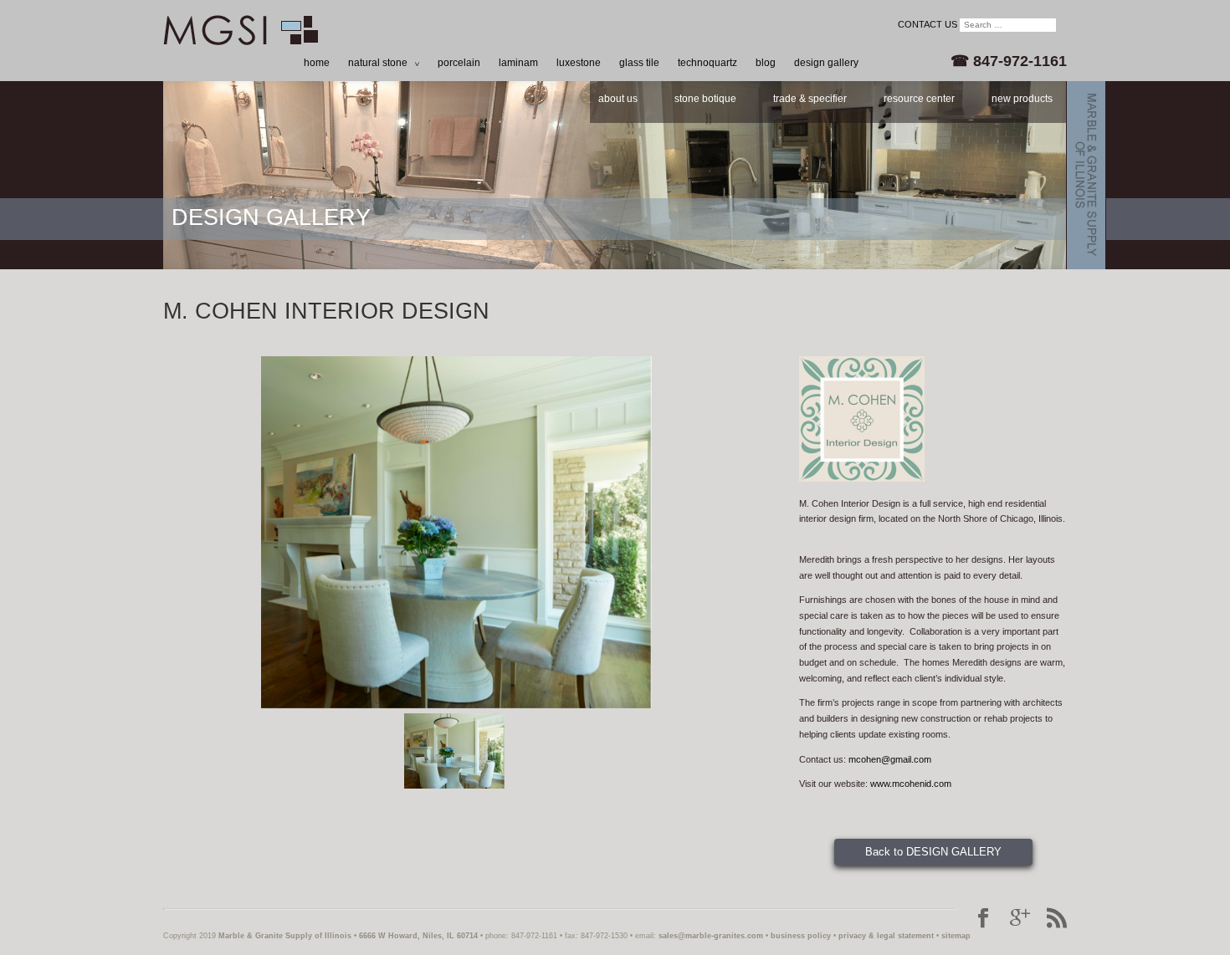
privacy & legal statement (886, 936)
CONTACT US (927, 24)
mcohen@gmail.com (889, 759)
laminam (518, 63)
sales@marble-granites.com (711, 936)
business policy (801, 936)
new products (1022, 99)
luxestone (578, 63)
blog (766, 63)
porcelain (459, 63)
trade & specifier (810, 99)
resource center (919, 99)
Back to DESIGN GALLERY (933, 851)
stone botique (705, 99)
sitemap (956, 936)
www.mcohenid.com (910, 784)
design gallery (826, 63)
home (317, 63)
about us (618, 99)
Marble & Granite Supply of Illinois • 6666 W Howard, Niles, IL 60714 (348, 936)
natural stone (377, 63)
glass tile (639, 63)
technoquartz (707, 63)
